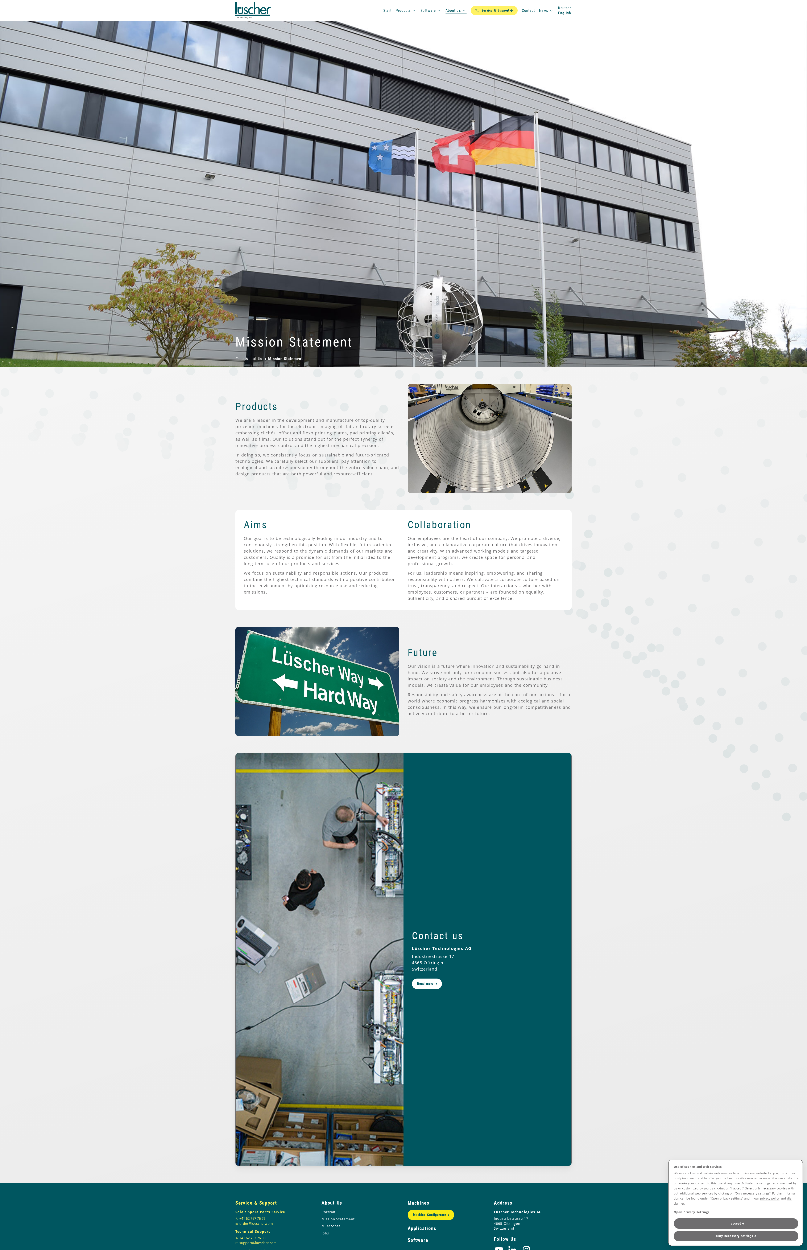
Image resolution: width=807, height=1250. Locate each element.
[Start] (237, 359)
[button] (413, 438)
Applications (422, 1228)
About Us (332, 1203)
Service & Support (256, 1203)
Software (418, 1240)
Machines (418, 1203)
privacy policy (769, 1198)
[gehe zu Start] (253, 10)
